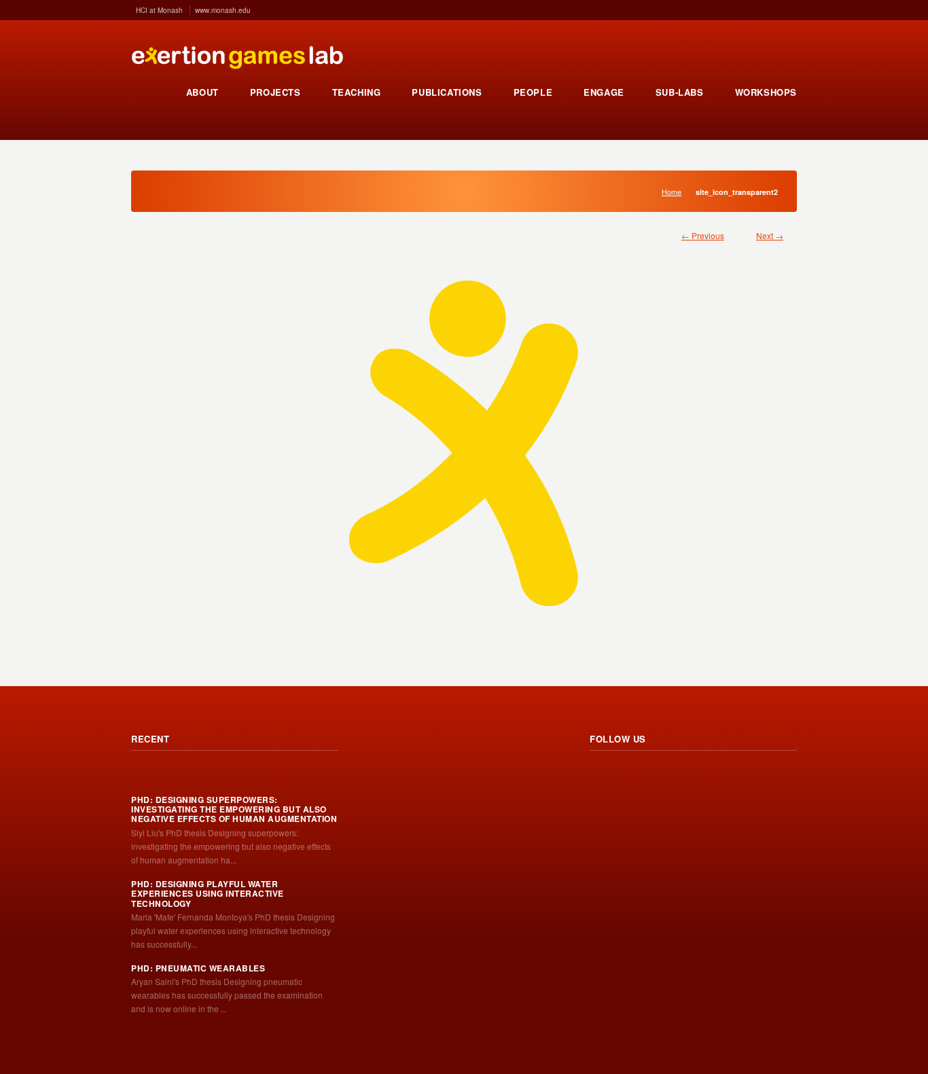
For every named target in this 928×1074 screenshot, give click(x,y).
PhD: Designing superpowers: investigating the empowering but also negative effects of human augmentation (234, 809)
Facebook (660, 776)
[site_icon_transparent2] (464, 443)
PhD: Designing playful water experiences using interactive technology (207, 893)
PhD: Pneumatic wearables (198, 968)
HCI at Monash (159, 10)
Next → (769, 235)
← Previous (702, 235)
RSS (600, 776)
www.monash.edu (223, 10)
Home (671, 192)
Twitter (630, 776)
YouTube (690, 776)
